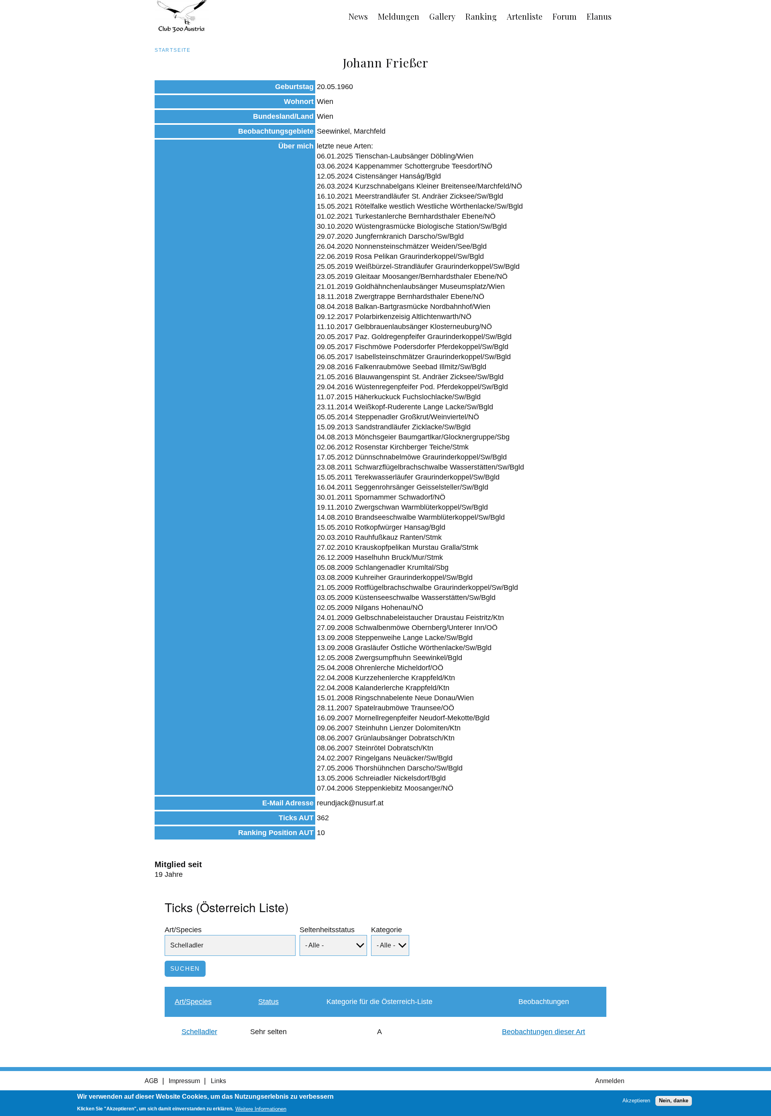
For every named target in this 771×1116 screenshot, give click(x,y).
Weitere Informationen (260, 1109)
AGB (151, 1080)
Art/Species (183, 930)
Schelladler (199, 1032)
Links (218, 1080)
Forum (565, 16)
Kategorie (386, 930)
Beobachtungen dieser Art (543, 1032)
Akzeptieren (636, 1101)
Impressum (184, 1080)
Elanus (599, 16)
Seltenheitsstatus (327, 930)
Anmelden (609, 1080)
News (358, 16)
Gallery (442, 16)
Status (268, 1002)
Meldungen (398, 16)
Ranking (481, 16)
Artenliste (525, 16)
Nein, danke (673, 1101)
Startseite (173, 50)
